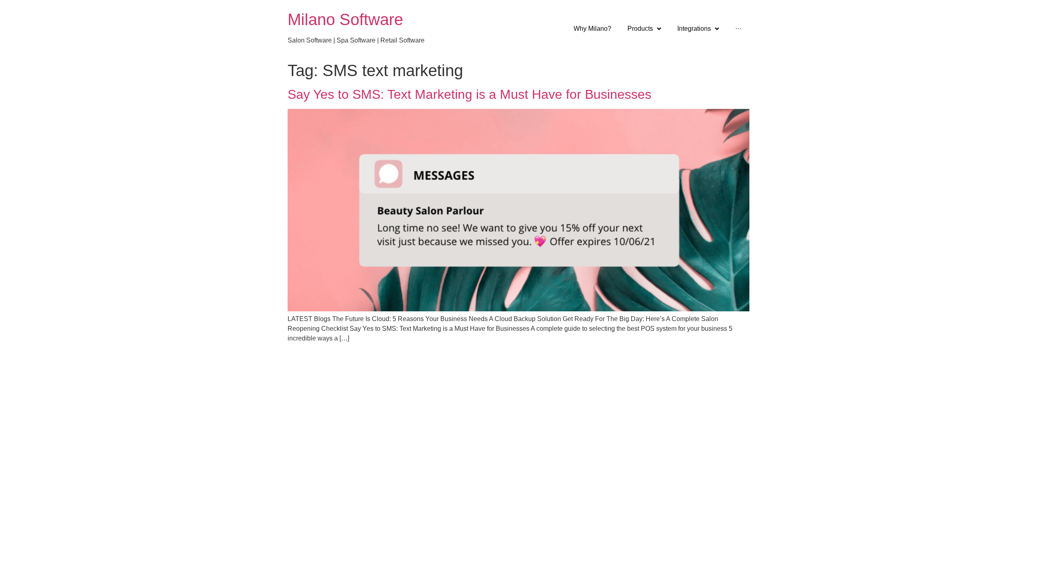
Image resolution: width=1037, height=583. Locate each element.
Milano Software (345, 19)
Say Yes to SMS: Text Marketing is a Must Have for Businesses (469, 94)
